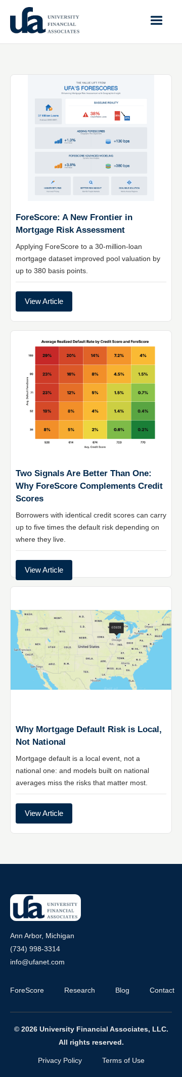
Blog (122, 990)
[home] (45, 20)
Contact (162, 990)
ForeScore (27, 990)
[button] (156, 20)
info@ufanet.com (37, 962)
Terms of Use (123, 1060)
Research (79, 990)
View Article (44, 301)
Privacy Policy (60, 1060)
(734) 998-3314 (35, 949)
